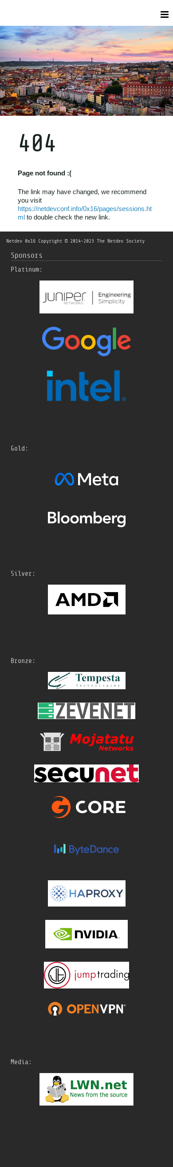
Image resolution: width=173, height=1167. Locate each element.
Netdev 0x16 (20, 241)
